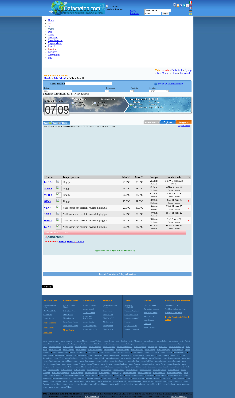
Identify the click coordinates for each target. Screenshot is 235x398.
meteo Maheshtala (104, 381)
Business (52, 52)
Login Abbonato (131, 325)
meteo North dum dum (157, 344)
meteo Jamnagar (178, 378)
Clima (51, 34)
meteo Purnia (109, 349)
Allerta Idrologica (89, 325)
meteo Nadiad (81, 349)
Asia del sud (60, 78)
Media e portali (149, 316)
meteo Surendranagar (60, 352)
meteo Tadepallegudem (60, 373)
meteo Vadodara (55, 349)
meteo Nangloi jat (163, 349)
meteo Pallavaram (95, 355)
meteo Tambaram (71, 358)
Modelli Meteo (149, 327)
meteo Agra (152, 347)
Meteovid (53, 37)
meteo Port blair (131, 370)
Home (51, 20)
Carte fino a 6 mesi (131, 314)
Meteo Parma (48, 328)
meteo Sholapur (106, 364)
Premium (128, 300)
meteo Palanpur (134, 364)
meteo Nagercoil (140, 347)
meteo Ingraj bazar (152, 352)
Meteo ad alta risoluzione (170, 83)
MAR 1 (48, 188)
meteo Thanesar (155, 358)
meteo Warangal (138, 378)
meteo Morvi (81, 367)
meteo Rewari (119, 370)
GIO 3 (47, 201)
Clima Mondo (68, 314)
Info (50, 57)
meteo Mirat (59, 355)
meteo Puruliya (148, 364)
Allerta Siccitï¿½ (89, 322)
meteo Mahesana (129, 373)
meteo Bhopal (59, 344)
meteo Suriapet (145, 370)
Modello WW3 (108, 329)
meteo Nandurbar (106, 375)
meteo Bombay (177, 349)
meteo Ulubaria (81, 347)
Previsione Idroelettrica (173, 313)
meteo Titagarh (93, 364)
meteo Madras (93, 367)
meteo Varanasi (163, 355)
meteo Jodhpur (68, 367)
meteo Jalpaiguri (77, 373)
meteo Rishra (136, 367)
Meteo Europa (68, 318)
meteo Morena (138, 355)
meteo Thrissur (96, 341)
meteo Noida (56, 384)
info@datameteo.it (179, 396)
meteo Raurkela (55, 347)
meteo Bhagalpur (82, 384)
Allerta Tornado (89, 313)
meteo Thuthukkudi (124, 347)
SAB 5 (47, 214)
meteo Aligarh (161, 375)
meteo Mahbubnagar (70, 361)
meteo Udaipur (160, 381)
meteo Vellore (66, 387)
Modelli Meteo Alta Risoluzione (177, 300)
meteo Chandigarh (122, 367)
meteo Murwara (137, 349)
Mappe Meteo (55, 43)
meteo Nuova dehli (154, 384)
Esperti (51, 46)
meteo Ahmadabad (175, 375)
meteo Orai (82, 355)
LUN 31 (48, 182)
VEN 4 (47, 207)
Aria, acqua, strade (150, 313)
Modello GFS (108, 314)
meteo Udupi (66, 364)
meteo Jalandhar (55, 375)
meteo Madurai (169, 384)
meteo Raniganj (174, 361)
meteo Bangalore (112, 358)
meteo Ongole (138, 352)
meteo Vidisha (126, 358)
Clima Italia (47, 314)
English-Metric (184, 126)
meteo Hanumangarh (111, 355)
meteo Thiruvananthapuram (73, 375)
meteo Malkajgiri (122, 349)
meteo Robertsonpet (87, 361)
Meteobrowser (55, 40)
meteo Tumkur (121, 341)
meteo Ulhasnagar (153, 378)
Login (165, 13)
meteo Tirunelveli (119, 381)
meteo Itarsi (119, 375)
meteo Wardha (53, 370)
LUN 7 (47, 227)
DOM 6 (48, 220)
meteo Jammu (56, 381)
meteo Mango (150, 349)
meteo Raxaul (140, 384)
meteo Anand (187, 358)
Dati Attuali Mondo (70, 311)
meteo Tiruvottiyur (175, 344)
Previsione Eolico (171, 305)
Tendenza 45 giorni (132, 311)
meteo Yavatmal (79, 364)
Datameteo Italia (50, 300)
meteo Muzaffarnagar (51, 341)
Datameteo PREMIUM (129, 306)
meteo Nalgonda (174, 364)
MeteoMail (47, 333)
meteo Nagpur (68, 384)
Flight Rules (107, 311)
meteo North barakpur (118, 361)
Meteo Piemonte (49, 323)
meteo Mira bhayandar (61, 378)
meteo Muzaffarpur (68, 341)
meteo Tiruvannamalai (171, 358)
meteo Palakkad (147, 361)
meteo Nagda (116, 373)
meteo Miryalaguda (174, 373)
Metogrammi (108, 325)
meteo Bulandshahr (95, 349)
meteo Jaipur (79, 381)
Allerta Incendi (88, 309)
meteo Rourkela (127, 384)
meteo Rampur (149, 341)
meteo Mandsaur (120, 364)
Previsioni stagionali (132, 318)
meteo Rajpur (91, 381)
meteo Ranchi (56, 367)
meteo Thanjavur (109, 347)
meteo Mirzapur (95, 347)
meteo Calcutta (160, 361)
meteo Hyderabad (93, 378)
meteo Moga (55, 364)
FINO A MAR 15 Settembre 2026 (56, 233)
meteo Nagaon (106, 370)
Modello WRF (108, 318)
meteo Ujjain (67, 381)
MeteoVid (147, 324)
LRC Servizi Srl (92, 396)
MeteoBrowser (149, 320)
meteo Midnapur (180, 352)
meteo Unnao (71, 355)
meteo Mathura (82, 341)
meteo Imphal (68, 347)
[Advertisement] (117, 151)
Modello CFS (108, 322)
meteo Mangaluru (175, 381)
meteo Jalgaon (148, 381)
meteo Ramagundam (111, 344)
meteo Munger (68, 349)
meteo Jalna (173, 341)
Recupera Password (132, 329)
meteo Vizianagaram (77, 352)
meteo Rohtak (109, 341)
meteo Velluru (105, 352)
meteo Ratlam (142, 344)
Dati (50, 31)
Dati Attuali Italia (49, 311)
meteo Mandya (102, 361)
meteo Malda (114, 384)
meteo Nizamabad (135, 341)
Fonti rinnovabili (150, 305)
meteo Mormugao (144, 373)
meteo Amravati (124, 378)
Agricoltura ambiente (151, 309)
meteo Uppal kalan (140, 358)
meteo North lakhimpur (99, 384)
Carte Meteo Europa (70, 325)
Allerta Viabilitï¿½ (90, 329)
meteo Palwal (160, 364)
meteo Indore (162, 341)
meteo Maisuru (173, 370)
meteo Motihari (93, 370)
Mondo (47, 78)
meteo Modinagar (107, 367)
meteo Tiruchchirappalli (134, 375)
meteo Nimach (163, 367)
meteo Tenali (150, 355)
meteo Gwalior (66, 370)
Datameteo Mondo (70, 300)
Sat (49, 26)
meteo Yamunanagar (176, 347)
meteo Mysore (54, 387)
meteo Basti (174, 367)
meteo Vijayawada (159, 370)
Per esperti (107, 300)
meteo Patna (47, 344)
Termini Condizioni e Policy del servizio (117, 274)
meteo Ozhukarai (95, 344)
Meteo (51, 29)
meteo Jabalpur (133, 361)
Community (54, 54)
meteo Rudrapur (159, 373)
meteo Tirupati (71, 344)
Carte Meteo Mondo (70, 322)
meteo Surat (166, 378)
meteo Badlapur (91, 373)
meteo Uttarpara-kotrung (121, 352)
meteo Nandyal (166, 352)
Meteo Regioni (48, 318)
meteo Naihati (185, 341)
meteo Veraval (48, 355)
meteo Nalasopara (127, 344)
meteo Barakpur (86, 358)
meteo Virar (59, 358)
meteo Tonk (175, 355)
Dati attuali (176, 70)
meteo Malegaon (134, 381)
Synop (188, 70)
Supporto (128, 322)
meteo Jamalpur (92, 375)
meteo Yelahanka (149, 367)
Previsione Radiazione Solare (175, 309)
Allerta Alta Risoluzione (87, 317)
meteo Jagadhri (79, 370)
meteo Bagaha (104, 373)
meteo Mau (83, 344)
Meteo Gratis (68, 330)
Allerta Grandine (89, 305)
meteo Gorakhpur (78, 378)
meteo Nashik (92, 352)
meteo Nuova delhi (109, 378)
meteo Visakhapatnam (52, 361)
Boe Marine (163, 73)
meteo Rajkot (126, 355)
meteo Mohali (99, 358)
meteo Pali (163, 347)
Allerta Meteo (88, 300)
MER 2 (48, 195)
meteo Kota (149, 375)
